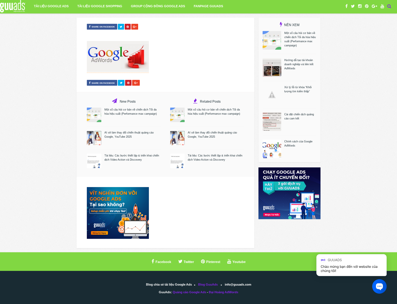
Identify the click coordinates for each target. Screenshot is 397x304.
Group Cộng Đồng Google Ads (158, 6)
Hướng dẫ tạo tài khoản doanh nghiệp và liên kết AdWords (298, 64)
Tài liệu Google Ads (51, 6)
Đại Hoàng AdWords (223, 292)
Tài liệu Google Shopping (99, 6)
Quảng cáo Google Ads (189, 292)
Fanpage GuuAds (208, 6)
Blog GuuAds (208, 284)
